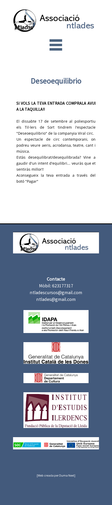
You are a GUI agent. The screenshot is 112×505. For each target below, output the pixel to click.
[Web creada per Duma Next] (56, 476)
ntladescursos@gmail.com (56, 293)
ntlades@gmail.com (56, 299)
